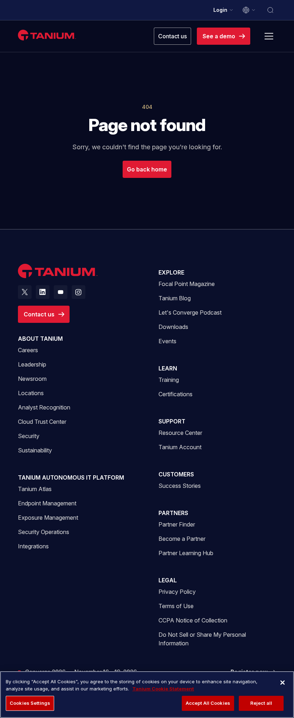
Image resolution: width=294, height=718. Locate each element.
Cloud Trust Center (42, 421)
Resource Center (180, 432)
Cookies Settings (30, 703)
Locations (31, 393)
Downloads (173, 326)
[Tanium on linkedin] (42, 292)
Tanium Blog (174, 298)
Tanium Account (179, 447)
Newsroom (32, 378)
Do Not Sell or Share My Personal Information (202, 639)
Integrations (33, 546)
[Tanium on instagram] (78, 292)
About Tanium (40, 338)
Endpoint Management (47, 503)
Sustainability (35, 450)
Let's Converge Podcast (190, 312)
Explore (171, 272)
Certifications (175, 394)
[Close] (282, 682)
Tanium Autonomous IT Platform (71, 477)
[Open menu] (269, 36)
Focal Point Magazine (186, 283)
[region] (147, 694)
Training (168, 379)
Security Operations (43, 531)
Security (28, 436)
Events (167, 341)
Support (171, 421)
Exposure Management (48, 517)
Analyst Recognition (44, 407)
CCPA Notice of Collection (192, 620)
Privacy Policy (177, 591)
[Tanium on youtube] (60, 292)
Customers (176, 474)
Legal (167, 580)
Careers (28, 350)
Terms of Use (176, 606)
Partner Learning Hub (185, 553)
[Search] (270, 10)
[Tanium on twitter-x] (25, 292)
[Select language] (249, 10)
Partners (173, 512)
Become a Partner (181, 538)
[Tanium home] (47, 35)
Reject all (261, 703)
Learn (167, 368)
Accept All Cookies (208, 703)
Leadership (32, 364)
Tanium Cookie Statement (163, 689)
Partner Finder (176, 524)
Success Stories (179, 485)
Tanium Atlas (35, 489)
